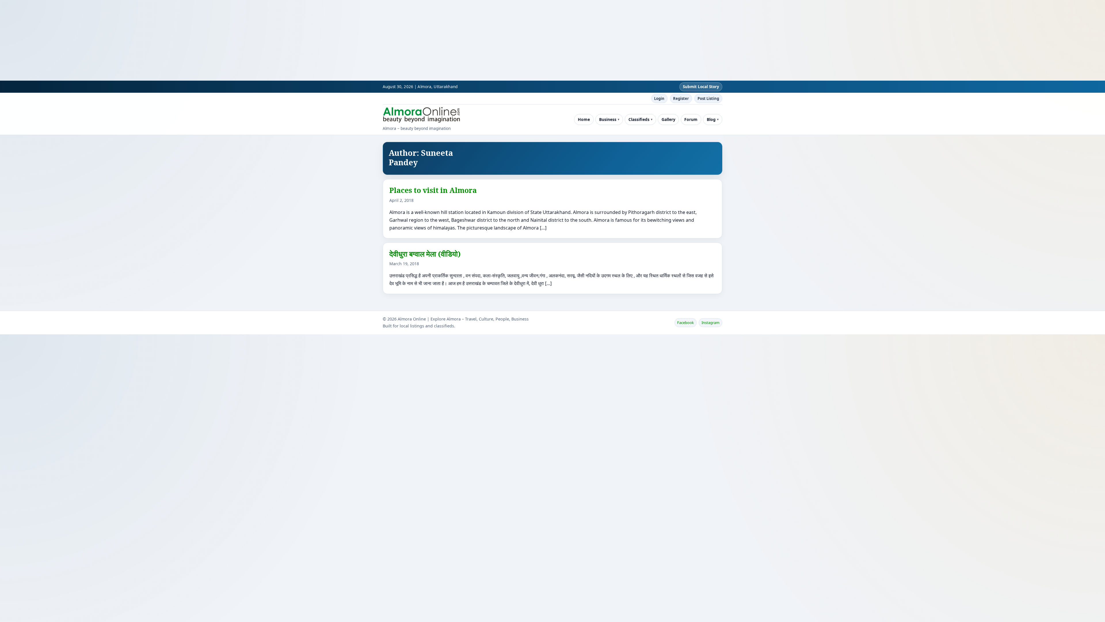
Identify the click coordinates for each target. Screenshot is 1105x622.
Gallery (668, 119)
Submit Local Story (701, 86)
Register (681, 98)
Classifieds (638, 119)
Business (607, 119)
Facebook (685, 322)
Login (659, 98)
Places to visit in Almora (433, 190)
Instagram (710, 322)
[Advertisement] (172, 40)
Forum (691, 119)
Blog (711, 119)
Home (584, 119)
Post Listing (708, 98)
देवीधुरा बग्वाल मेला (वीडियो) (425, 254)
